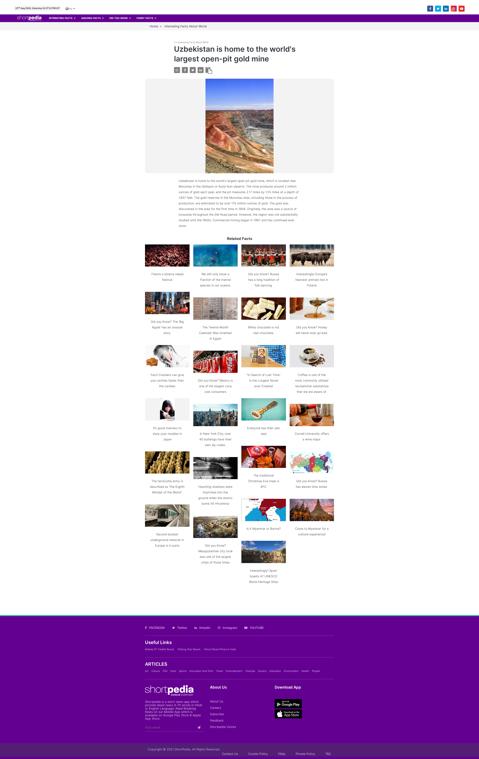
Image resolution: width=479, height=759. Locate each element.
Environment (291, 670)
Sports (183, 670)
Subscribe (217, 714)
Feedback (217, 720)
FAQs (281, 754)
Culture (155, 670)
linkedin (204, 628)
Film (165, 670)
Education (275, 670)
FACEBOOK (156, 628)
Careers (215, 708)
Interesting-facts (61, 18)
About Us (216, 701)
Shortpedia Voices (223, 727)
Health (305, 670)
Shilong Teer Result (189, 649)
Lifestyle (250, 670)
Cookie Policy (258, 754)
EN (70, 8)
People (316, 670)
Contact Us (230, 754)
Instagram (229, 628)
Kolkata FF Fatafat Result (159, 649)
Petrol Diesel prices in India (220, 649)
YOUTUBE (256, 628)
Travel (219, 670)
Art (147, 670)
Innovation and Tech (201, 670)
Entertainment (234, 670)
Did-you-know (118, 18)
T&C (328, 754)
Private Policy (305, 754)
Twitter (181, 628)
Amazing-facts (91, 18)
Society (262, 670)
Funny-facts (145, 18)
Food (173, 670)
